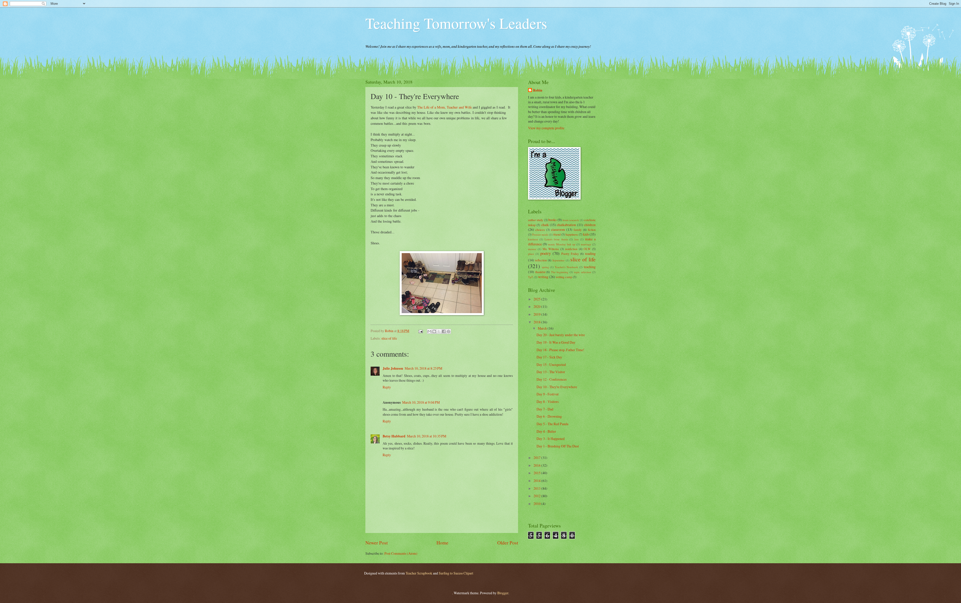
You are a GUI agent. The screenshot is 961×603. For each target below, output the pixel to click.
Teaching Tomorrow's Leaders (456, 23)
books (552, 219)
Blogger (502, 592)
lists (576, 239)
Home (442, 542)
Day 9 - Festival (548, 394)
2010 (537, 503)
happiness (572, 234)
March (543, 328)
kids (586, 234)
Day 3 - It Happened (551, 438)
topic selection (582, 272)
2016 (537, 465)
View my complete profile (546, 128)
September (558, 260)
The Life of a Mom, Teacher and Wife (444, 107)
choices (540, 230)
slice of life (389, 338)
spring (545, 267)
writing (543, 276)
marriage (586, 244)
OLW (587, 249)
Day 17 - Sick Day (549, 357)
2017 (537, 457)
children (590, 224)
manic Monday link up (561, 244)
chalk (545, 224)
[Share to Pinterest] (448, 331)
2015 (537, 472)
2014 (537, 480)
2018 (537, 322)
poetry (545, 253)
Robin (537, 90)
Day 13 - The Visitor (551, 371)
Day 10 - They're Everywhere (557, 386)
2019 (537, 314)
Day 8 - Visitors (548, 401)
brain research (571, 220)
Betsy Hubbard (394, 436)
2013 (537, 488)
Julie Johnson (393, 368)
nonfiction (571, 249)
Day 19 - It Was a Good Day (556, 342)
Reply (387, 387)
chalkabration (566, 224)
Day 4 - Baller (546, 431)
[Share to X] (438, 331)
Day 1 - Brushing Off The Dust (558, 446)
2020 (537, 306)
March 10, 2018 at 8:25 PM (423, 368)
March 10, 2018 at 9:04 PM (421, 402)
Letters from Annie (556, 239)
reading (590, 253)
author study (535, 220)
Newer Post (376, 542)
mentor (532, 249)
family (578, 230)
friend (557, 234)
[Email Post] (420, 330)
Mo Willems (551, 249)
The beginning (560, 272)
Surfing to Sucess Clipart (456, 573)
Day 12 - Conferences (552, 379)
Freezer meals (540, 234)
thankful (540, 272)
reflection (541, 260)
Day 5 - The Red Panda (552, 423)
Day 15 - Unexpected (551, 364)
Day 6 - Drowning (549, 416)
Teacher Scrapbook (419, 573)
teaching (590, 266)
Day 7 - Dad (545, 409)
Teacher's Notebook (566, 267)
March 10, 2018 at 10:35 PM (426, 436)
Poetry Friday (570, 254)
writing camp (564, 277)
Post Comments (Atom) (400, 553)
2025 (537, 299)
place (531, 254)
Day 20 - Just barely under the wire (561, 334)
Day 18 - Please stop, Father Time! (560, 349)
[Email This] (429, 331)
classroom (558, 229)
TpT (530, 277)
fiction (592, 230)
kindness (533, 239)
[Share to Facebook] (443, 331)
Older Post (507, 542)
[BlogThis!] (434, 331)
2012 (537, 495)
